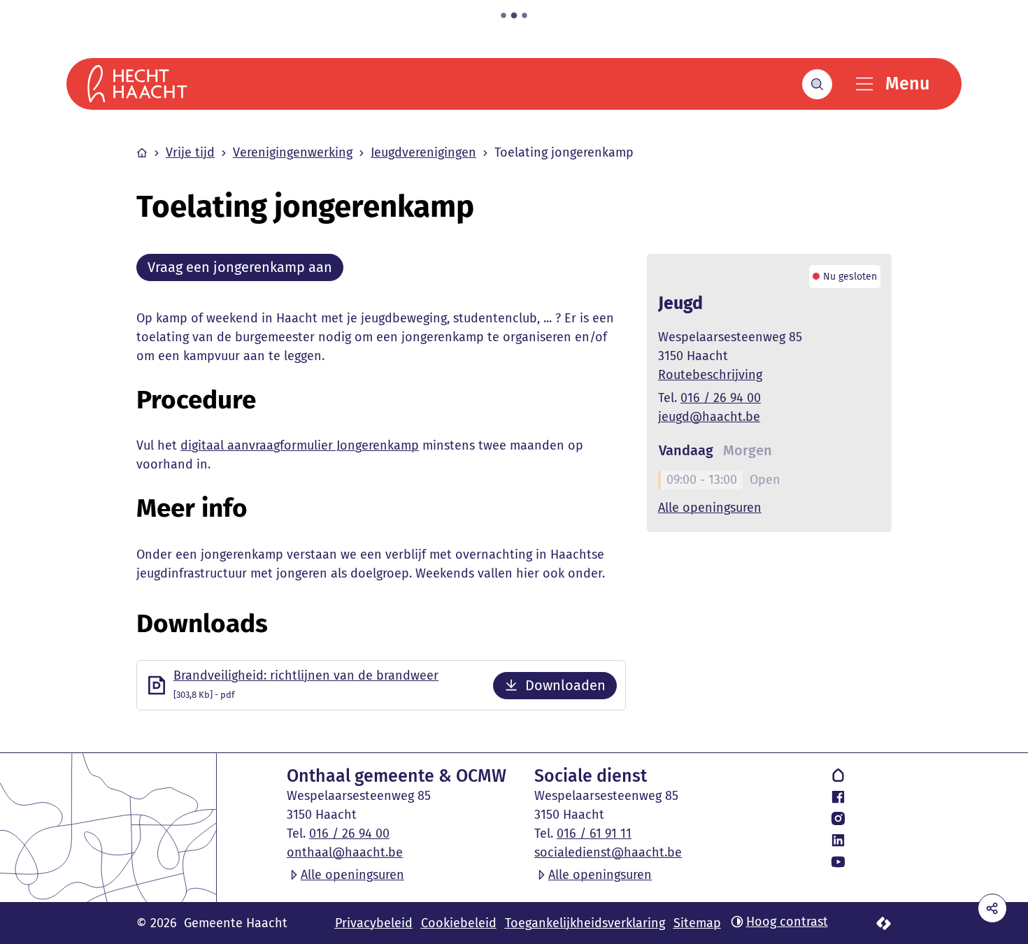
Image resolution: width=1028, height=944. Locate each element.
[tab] (686, 451)
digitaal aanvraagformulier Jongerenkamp (299, 445)
